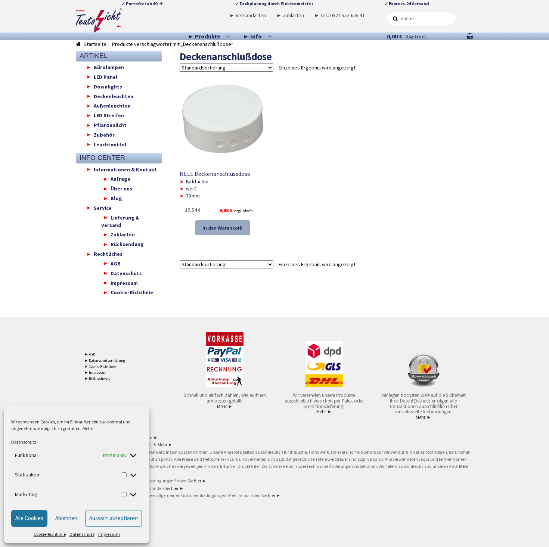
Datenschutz (23, 442)
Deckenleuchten (113, 96)
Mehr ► (225, 406)
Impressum (109, 534)
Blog (116, 198)
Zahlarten (123, 234)
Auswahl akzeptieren (113, 518)
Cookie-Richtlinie (50, 534)
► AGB (89, 354)
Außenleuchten (112, 105)
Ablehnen (66, 518)
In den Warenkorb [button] (222, 227)
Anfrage (120, 178)
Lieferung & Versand (120, 221)
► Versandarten (247, 15)
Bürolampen (109, 67)
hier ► (200, 481)
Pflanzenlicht (110, 125)
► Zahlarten (290, 15)
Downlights (108, 86)
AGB (116, 263)
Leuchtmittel (110, 144)
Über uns (121, 188)
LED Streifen (109, 115)
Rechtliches (108, 254)
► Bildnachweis (97, 378)
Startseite (95, 44)
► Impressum (96, 372)
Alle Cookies (29, 518)
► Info (252, 36)
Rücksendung (127, 244)
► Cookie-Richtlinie (100, 366)
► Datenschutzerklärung (104, 360)
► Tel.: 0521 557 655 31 (339, 15)
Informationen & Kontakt (125, 169)
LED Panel (105, 76)
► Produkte (204, 36)
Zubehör (104, 134)
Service (103, 207)
